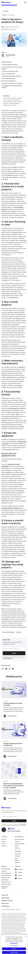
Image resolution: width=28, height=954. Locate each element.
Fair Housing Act (13, 408)
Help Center (18, 853)
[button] (25, 2)
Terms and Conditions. (7, 658)
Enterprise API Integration (5, 887)
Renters (17, 845)
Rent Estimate (4, 879)
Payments (3, 871)
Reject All (14, 948)
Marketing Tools (5, 877)
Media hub (17, 862)
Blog (16, 858)
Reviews (3, 841)
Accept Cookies (14, 952)
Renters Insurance (5, 882)
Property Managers (19, 843)
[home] (6, 2)
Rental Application (5, 873)
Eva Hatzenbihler (10, 55)
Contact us (4, 845)
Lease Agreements (6, 875)
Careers (3, 843)
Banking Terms (5, 903)
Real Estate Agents (19, 839)
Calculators (17, 856)
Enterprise (17, 848)
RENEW (17, 860)
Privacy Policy (4, 895)
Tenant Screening (5, 869)
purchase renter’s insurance (10, 508)
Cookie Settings (5, 906)
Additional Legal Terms (7, 900)
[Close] (26, 936)
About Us (3, 839)
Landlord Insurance (6, 884)
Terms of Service (5, 897)
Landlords (17, 841)
